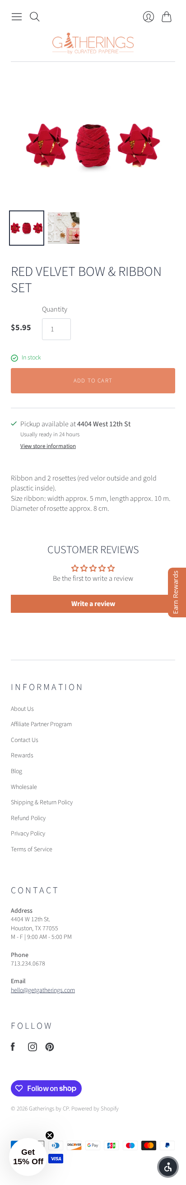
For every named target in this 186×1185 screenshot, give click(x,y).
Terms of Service (31, 849)
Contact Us (24, 740)
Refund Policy (28, 818)
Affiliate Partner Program (41, 724)
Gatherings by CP (49, 1109)
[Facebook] (13, 1049)
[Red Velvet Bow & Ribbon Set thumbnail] (26, 228)
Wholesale (24, 787)
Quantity (54, 309)
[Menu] (16, 16)
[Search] (34, 16)
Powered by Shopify (95, 1109)
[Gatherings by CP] (93, 43)
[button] (28, 1157)
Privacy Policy (28, 833)
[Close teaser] (49, 1135)
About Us (22, 709)
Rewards (22, 755)
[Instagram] (32, 1049)
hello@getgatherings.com (43, 990)
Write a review (93, 604)
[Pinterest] (49, 1049)
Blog (16, 771)
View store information (48, 446)
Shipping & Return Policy (42, 802)
